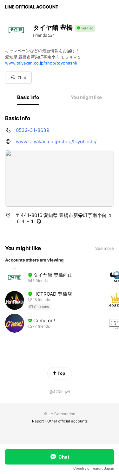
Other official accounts (67, 421)
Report (38, 421)
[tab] (28, 97)
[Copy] (39, 221)
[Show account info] (85, 28)
